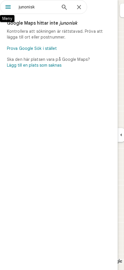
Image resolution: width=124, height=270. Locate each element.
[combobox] (37, 6)
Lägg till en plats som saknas (34, 65)
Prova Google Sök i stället (32, 48)
